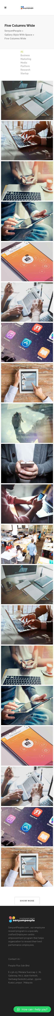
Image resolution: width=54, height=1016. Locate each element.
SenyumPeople (12, 30)
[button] (32, 1009)
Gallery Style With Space (18, 34)
